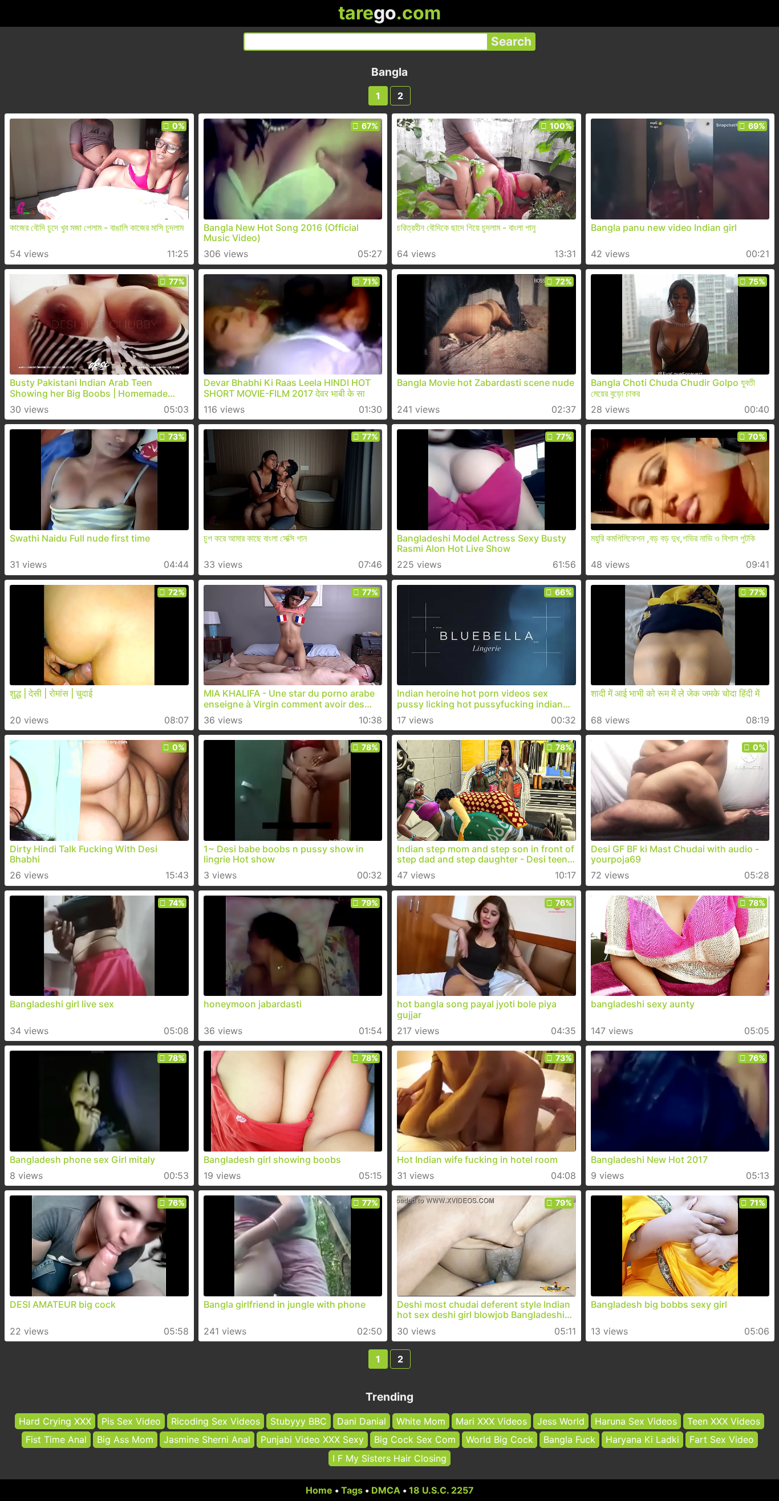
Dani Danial (361, 1421)
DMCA (385, 1490)
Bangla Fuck (569, 1440)
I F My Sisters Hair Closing (389, 1458)
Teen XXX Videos (723, 1421)
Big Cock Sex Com (415, 1440)
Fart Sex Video (721, 1440)
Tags (352, 1490)
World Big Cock (499, 1440)
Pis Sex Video (131, 1421)
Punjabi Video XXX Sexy (312, 1440)
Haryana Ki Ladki (642, 1440)
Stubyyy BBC (298, 1421)
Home (319, 1490)
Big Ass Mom (125, 1440)
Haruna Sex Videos (636, 1421)
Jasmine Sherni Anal (207, 1440)
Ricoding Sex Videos (215, 1421)
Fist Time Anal (56, 1440)
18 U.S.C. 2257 (441, 1490)
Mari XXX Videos (491, 1421)
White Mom (420, 1421)
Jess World (561, 1421)
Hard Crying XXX (55, 1421)
